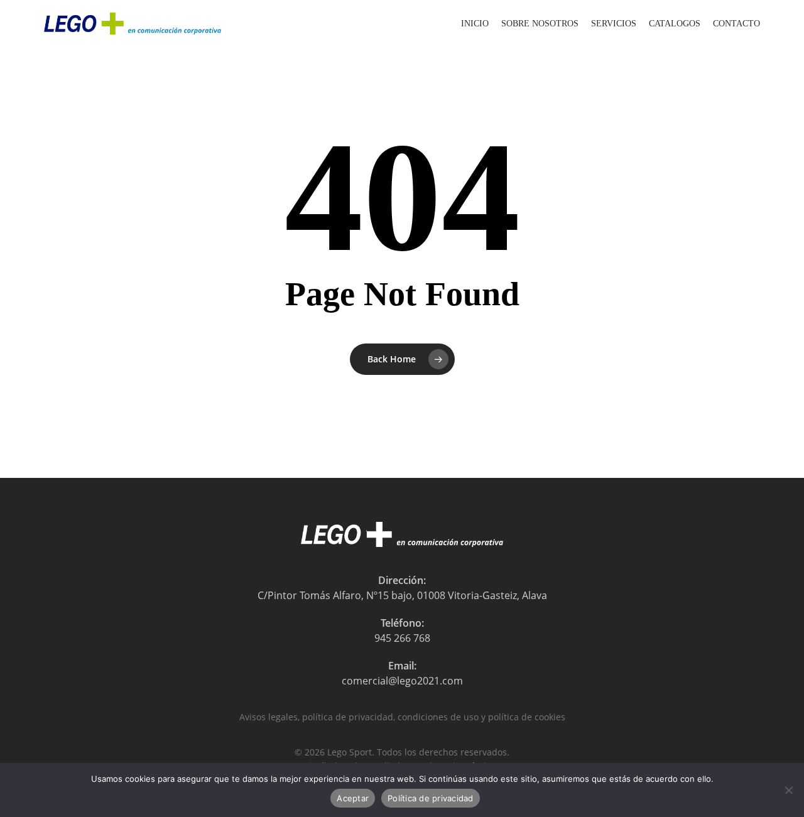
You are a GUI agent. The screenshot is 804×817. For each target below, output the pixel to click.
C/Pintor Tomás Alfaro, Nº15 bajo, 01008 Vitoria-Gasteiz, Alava (402, 595)
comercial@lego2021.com (402, 681)
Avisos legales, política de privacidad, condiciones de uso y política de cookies (402, 717)
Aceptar (353, 798)
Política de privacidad (431, 798)
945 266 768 (402, 638)
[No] (788, 790)
